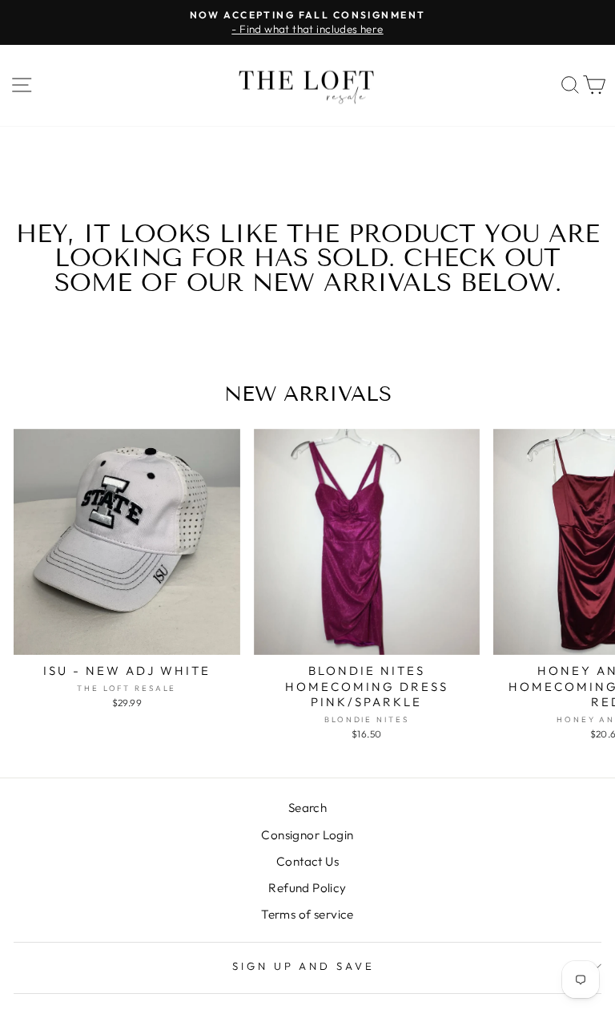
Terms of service (307, 914)
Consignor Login (307, 834)
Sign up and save (304, 965)
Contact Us (307, 861)
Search (307, 807)
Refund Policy (307, 887)
